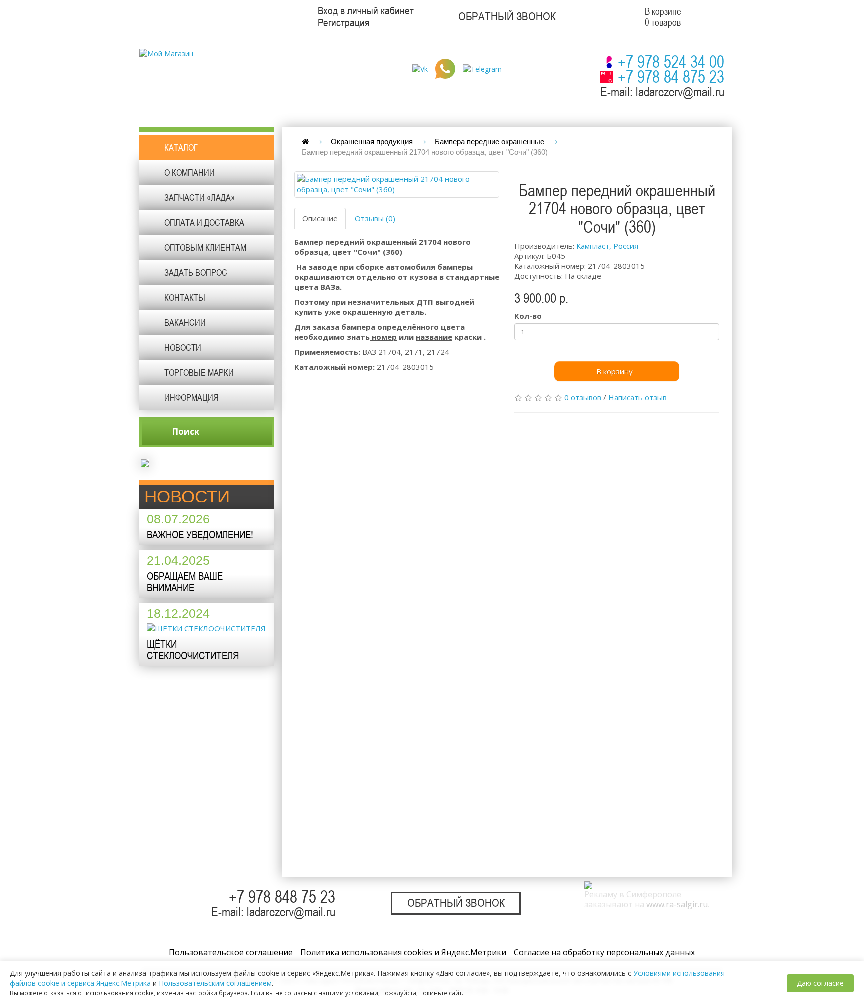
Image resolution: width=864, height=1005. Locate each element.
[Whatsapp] (446, 68)
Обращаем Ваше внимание (185, 582)
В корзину (614, 371)
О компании (189, 172)
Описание (320, 218)
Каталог (181, 147)
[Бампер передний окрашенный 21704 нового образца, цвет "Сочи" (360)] (397, 184)
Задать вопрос (196, 272)
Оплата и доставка (204, 222)
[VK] (420, 68)
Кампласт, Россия (607, 246)
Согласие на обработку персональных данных (604, 952)
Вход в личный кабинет (366, 11)
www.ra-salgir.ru (677, 904)
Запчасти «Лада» (199, 197)
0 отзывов (583, 397)
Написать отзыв (637, 397)
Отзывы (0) (375, 218)
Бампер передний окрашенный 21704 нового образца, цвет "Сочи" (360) (425, 152)
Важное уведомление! (200, 534)
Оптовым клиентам (205, 247)
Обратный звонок (507, 16)
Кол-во (528, 316)
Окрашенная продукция (372, 141)
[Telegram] (482, 68)
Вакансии (185, 322)
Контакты (185, 297)
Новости (183, 347)
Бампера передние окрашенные (489, 141)
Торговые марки (199, 372)
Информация (191, 397)
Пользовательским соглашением (215, 983)
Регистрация (344, 23)
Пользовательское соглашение (231, 952)
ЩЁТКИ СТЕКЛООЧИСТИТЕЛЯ (193, 650)
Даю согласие (820, 983)
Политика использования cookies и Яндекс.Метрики (403, 952)
